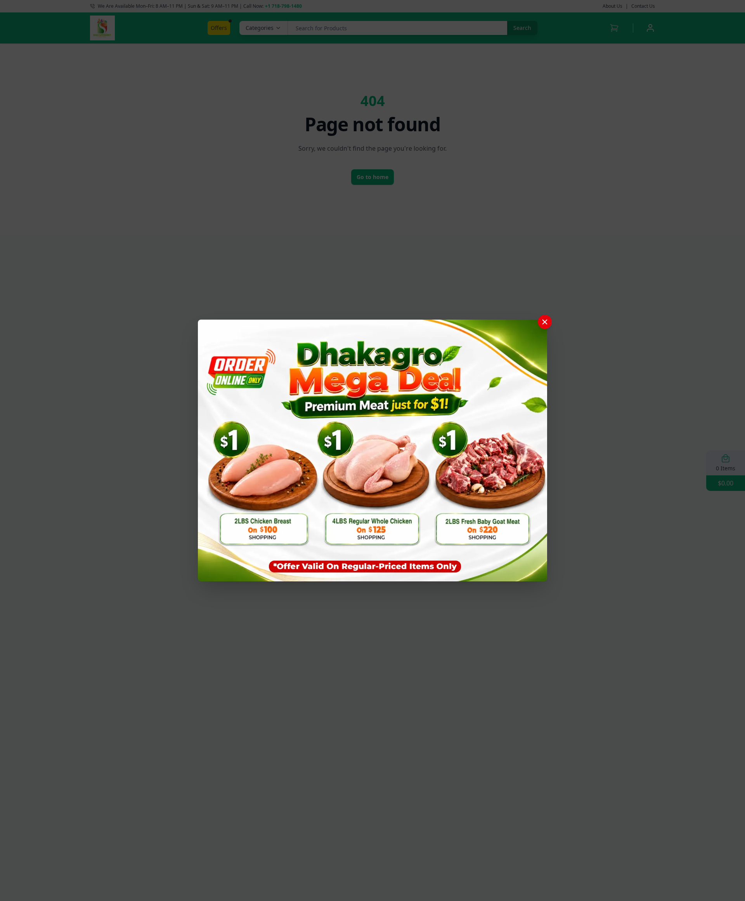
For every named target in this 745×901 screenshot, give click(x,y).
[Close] (545, 322)
